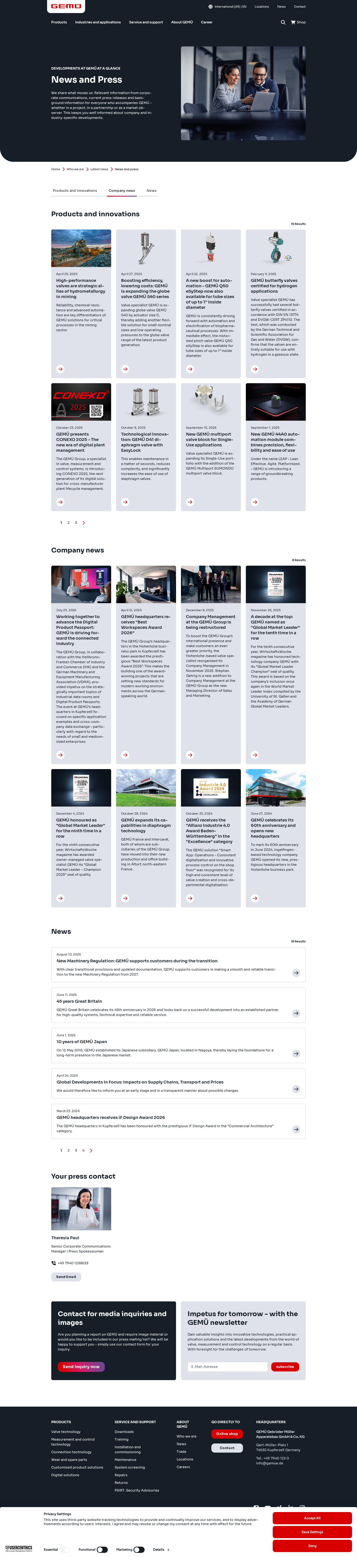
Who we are (75, 169)
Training (122, 1439)
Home (55, 169)
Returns (121, 1483)
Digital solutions (65, 1475)
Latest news (99, 169)
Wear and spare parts (69, 1460)
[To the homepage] (66, 6)
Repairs (121, 1475)
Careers (183, 1467)
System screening (130, 1467)
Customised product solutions (77, 1467)
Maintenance (125, 1460)
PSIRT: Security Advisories (137, 1490)
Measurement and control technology (73, 1442)
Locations (185, 1459)
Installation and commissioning (128, 1449)
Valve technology (66, 1432)
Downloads (124, 1432)
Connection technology (71, 1452)
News (181, 1444)
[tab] (75, 191)
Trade (181, 1451)
